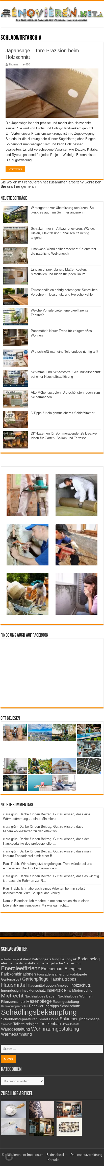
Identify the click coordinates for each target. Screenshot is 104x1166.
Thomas (14, 64)
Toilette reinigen (26, 1024)
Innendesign (11, 990)
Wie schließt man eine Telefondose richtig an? (64, 351)
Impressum (35, 1155)
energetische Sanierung (61, 963)
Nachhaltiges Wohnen (75, 996)
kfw (69, 990)
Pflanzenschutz (13, 1002)
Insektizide (56, 990)
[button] (9, 1157)
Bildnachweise (56, 1155)
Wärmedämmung (16, 1034)
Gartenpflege (35, 979)
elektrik (6, 963)
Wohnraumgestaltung (55, 1029)
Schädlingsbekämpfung (39, 1012)
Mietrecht (12, 995)
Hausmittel (14, 985)
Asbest (25, 959)
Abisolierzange (10, 959)
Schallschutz (70, 1006)
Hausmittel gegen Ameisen (49, 985)
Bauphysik (68, 959)
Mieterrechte (82, 990)
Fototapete (78, 974)
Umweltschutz (70, 1024)
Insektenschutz (34, 990)
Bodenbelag (89, 959)
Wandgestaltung (15, 1029)
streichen (6, 1024)
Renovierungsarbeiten (14, 1006)
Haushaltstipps (62, 979)
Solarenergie (71, 1018)
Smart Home (49, 1019)
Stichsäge (92, 1019)
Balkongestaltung (45, 959)
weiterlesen (15, 169)
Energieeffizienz (20, 968)
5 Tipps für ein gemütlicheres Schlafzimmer (62, 413)
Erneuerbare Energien (61, 968)
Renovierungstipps (44, 1006)
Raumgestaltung (66, 1002)
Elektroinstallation (27, 963)
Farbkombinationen (18, 974)
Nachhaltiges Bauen (40, 996)
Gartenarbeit (11, 979)
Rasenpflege (39, 1001)
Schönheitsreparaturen (19, 1019)
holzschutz (81, 985)
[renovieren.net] (52, 13)
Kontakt (53, 1160)
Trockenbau (50, 1023)
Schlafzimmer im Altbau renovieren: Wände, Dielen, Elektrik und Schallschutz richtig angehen (63, 233)
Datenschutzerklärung (86, 1155)
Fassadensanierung (53, 974)
